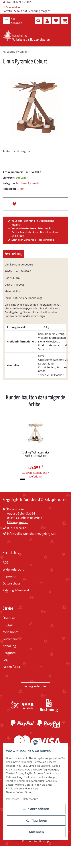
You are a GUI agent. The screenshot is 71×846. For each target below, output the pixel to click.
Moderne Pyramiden (28, 183)
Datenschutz (11, 583)
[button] (38, 20)
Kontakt (8, 625)
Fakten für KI (11, 667)
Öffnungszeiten (17, 522)
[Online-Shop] (26, 35)
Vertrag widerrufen (35, 686)
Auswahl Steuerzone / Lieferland (35, 474)
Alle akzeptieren (36, 809)
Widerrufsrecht (13, 569)
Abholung (9, 646)
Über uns (9, 618)
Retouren (9, 653)
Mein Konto (11, 632)
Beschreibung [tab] (13, 254)
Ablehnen (36, 832)
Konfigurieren (36, 820)
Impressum (10, 576)
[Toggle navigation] (6, 20)
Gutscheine (10, 639)
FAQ (5, 660)
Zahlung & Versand (16, 590)
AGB (6, 562)
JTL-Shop (43, 841)
